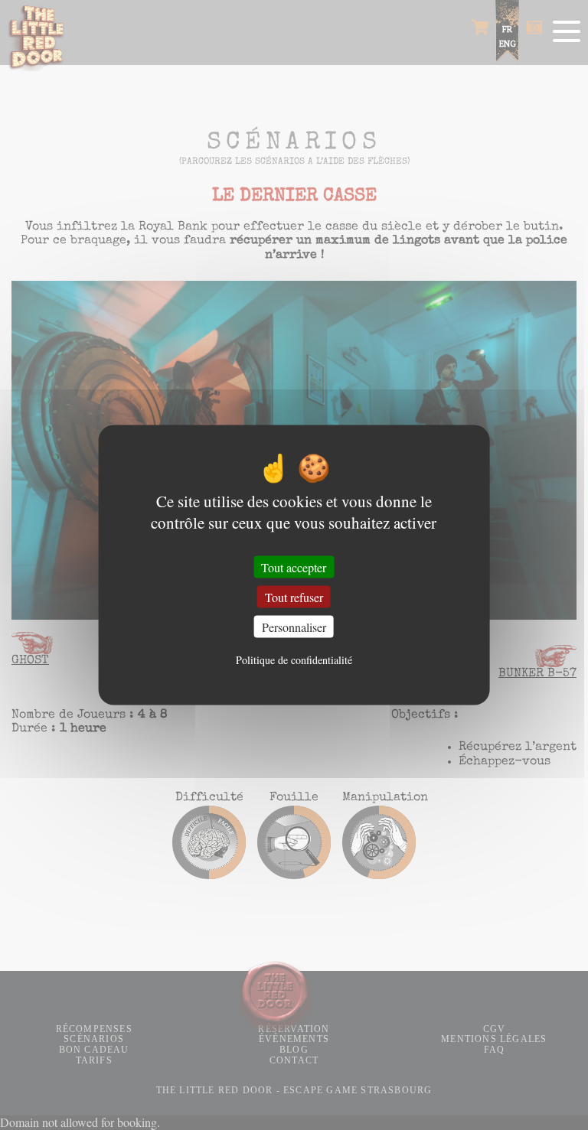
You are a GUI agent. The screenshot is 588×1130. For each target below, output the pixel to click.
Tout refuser (294, 597)
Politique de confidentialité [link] (294, 659)
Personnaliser (294, 627)
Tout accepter (293, 566)
